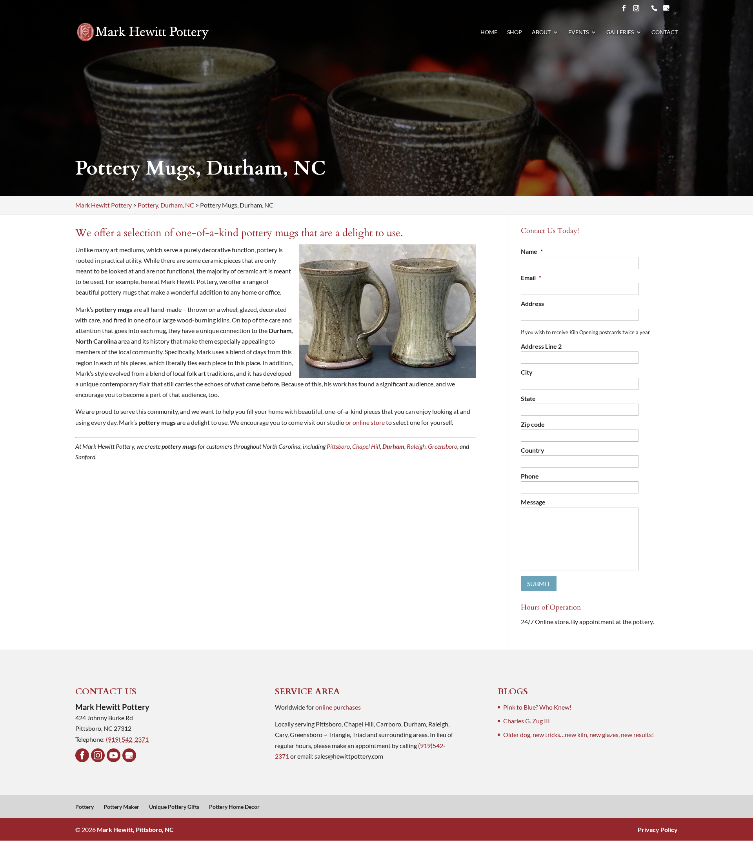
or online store (365, 422)
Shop (514, 32)
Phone (530, 476)
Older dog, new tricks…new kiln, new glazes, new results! (578, 734)
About (541, 32)
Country (532, 450)
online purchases (338, 707)
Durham (393, 446)
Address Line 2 (541, 346)
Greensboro (442, 446)
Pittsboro (338, 446)
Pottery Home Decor (234, 806)
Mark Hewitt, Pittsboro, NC (135, 829)
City (527, 372)
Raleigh (416, 446)
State (528, 398)
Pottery (84, 806)
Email (531, 277)
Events (578, 32)
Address (532, 303)
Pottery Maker (121, 806)
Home (488, 32)
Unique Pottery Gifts (174, 806)
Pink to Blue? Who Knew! (537, 707)
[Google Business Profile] (129, 755)
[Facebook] (82, 755)
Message (533, 502)
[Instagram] (98, 755)
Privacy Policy (658, 829)
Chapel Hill (366, 446)
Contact (664, 32)
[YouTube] (113, 755)
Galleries (620, 32)
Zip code (533, 424)
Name (532, 251)
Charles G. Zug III (526, 720)
